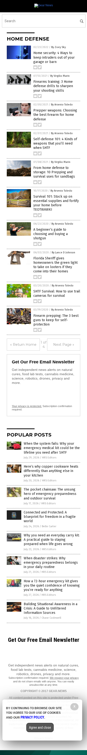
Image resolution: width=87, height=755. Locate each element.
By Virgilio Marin (60, 75)
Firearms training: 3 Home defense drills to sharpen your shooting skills (53, 86)
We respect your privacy (64, 677)
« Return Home (23, 344)
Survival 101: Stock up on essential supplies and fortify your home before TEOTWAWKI (56, 203)
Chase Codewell (51, 617)
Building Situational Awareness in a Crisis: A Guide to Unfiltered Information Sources (50, 608)
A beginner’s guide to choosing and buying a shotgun (50, 234)
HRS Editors (49, 457)
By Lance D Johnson (63, 252)
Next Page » (63, 344)
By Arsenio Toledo (62, 104)
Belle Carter (49, 526)
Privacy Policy (32, 717)
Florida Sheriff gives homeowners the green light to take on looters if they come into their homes (55, 265)
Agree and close (40, 727)
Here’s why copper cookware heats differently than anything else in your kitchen (51, 470)
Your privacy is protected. (27, 406)
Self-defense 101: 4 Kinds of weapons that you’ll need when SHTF (55, 143)
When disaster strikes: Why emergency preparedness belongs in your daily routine (51, 562)
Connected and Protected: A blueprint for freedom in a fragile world (50, 516)
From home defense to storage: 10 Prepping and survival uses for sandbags (54, 172)
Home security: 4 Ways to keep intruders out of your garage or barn (54, 57)
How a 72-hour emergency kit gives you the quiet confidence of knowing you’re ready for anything (52, 585)
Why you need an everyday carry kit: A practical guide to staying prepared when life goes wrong (52, 539)
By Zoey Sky (58, 47)
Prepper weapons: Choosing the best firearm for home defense (55, 114)
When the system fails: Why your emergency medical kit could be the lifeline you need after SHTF (52, 448)
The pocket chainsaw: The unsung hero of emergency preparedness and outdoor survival (50, 493)
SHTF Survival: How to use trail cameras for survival (56, 293)
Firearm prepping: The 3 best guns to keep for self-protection (56, 320)
